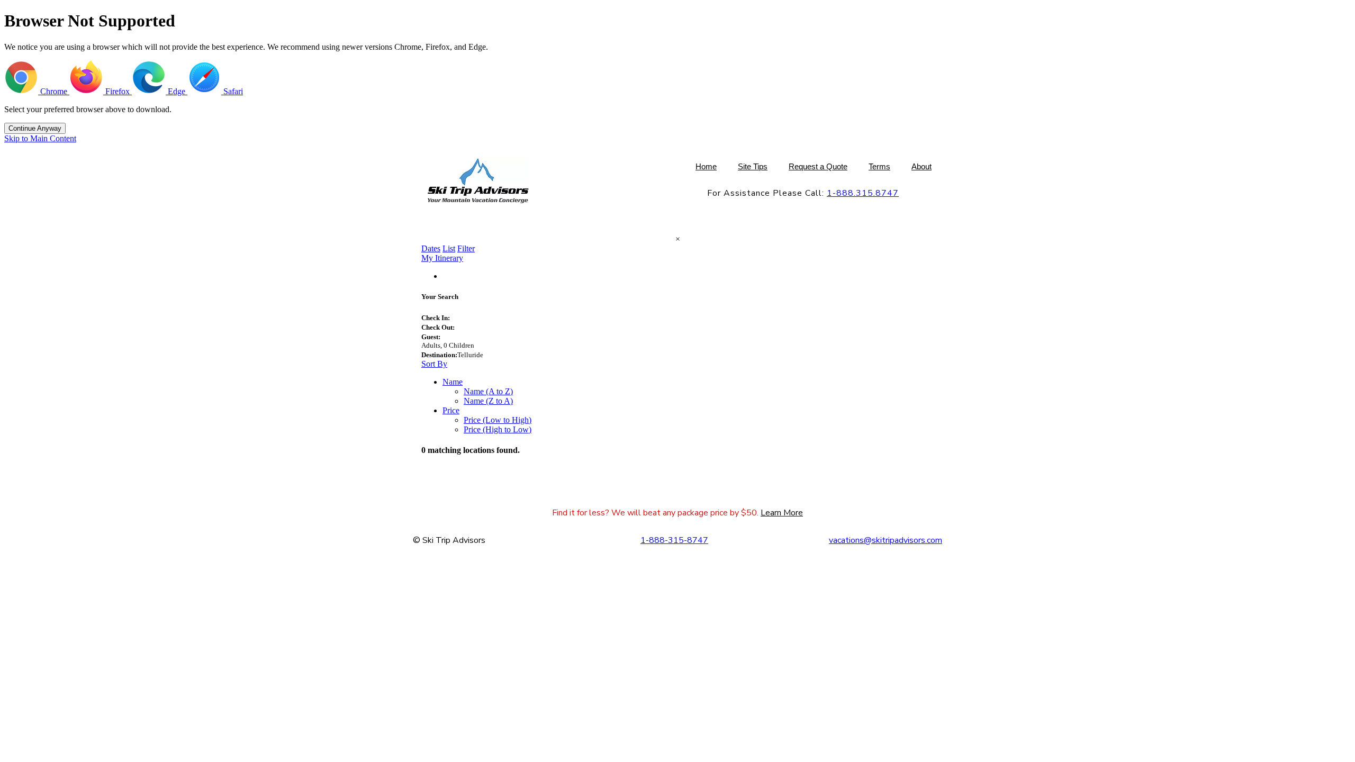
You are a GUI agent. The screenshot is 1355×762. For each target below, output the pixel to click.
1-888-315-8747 (674, 540)
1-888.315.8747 (863, 193)
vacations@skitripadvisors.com (885, 540)
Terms (879, 166)
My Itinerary (442, 257)
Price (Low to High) (497, 419)
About (921, 166)
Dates (430, 248)
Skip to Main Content (40, 138)
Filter (466, 248)
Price (450, 410)
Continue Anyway (34, 128)
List (448, 248)
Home (706, 166)
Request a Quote (818, 166)
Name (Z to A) (488, 400)
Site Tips (752, 166)
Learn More (782, 513)
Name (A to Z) (488, 391)
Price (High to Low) (497, 429)
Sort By (434, 363)
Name (452, 381)
